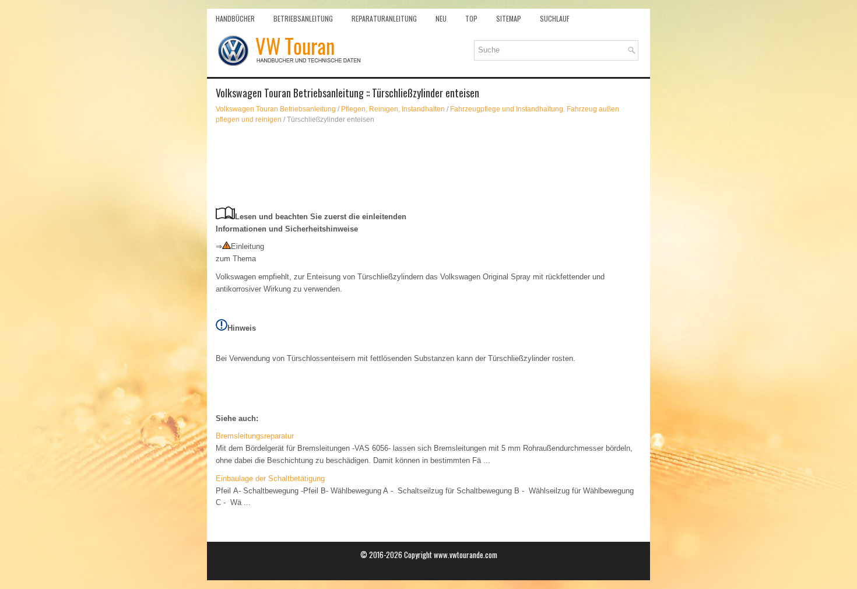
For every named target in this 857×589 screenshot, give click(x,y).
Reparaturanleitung (384, 18)
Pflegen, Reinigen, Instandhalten (393, 109)
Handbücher (235, 18)
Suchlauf (555, 18)
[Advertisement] (428, 166)
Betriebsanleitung (303, 18)
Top (471, 18)
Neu (441, 18)
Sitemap (508, 18)
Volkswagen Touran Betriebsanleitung (276, 109)
